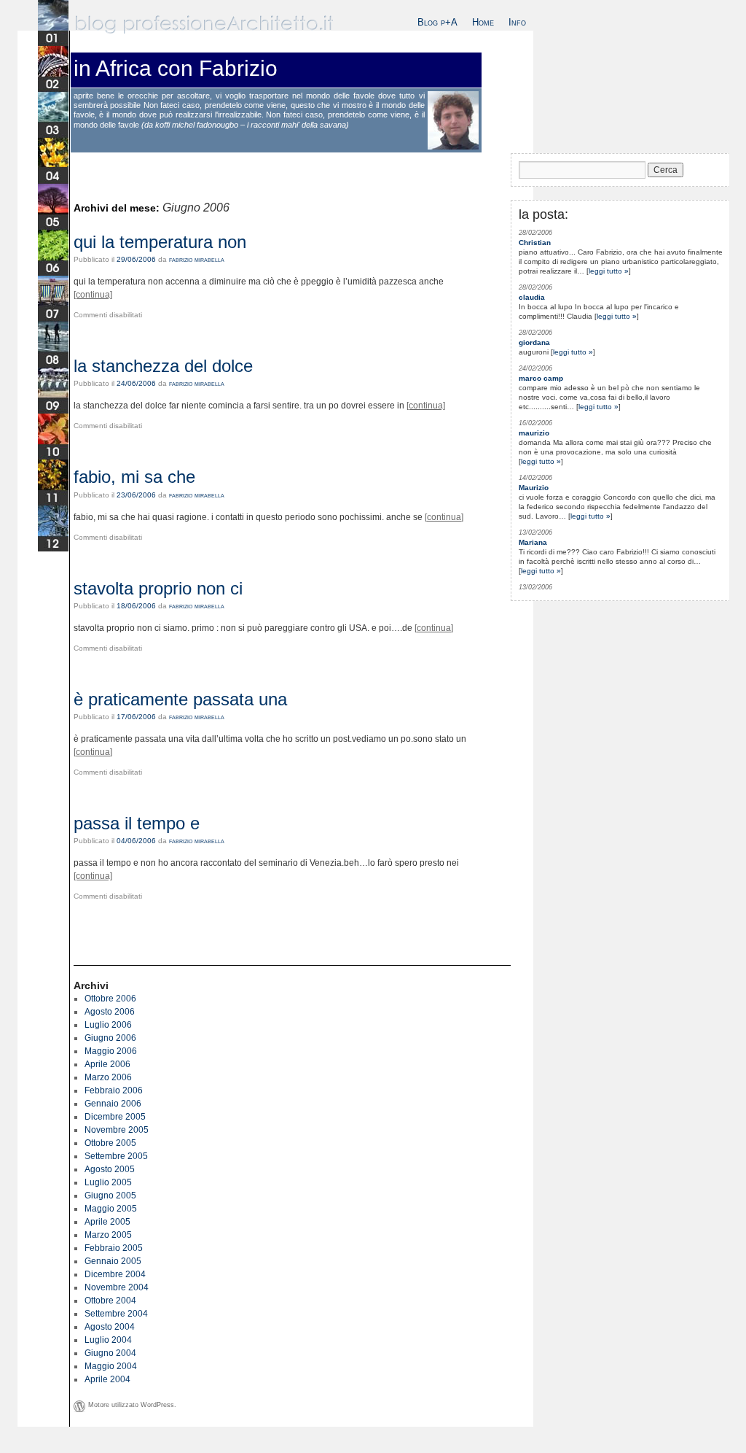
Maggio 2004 (111, 1366)
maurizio (534, 433)
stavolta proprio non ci (158, 588)
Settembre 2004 (116, 1314)
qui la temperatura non (160, 242)
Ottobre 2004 (110, 1300)
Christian (535, 243)
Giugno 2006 (110, 1038)
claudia (532, 297)
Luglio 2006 (108, 1025)
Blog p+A (437, 22)
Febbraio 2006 (114, 1090)
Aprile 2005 (107, 1222)
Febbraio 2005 (114, 1248)
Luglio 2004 (108, 1340)
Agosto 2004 (110, 1327)
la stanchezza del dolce (163, 366)
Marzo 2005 (108, 1235)
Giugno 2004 (110, 1353)
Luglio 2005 (108, 1182)
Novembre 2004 (117, 1287)
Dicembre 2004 (115, 1274)
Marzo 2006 (108, 1077)
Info (517, 22)
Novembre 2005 (117, 1130)
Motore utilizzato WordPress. (132, 1405)
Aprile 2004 (107, 1379)
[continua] (93, 295)
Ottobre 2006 (110, 998)
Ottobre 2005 (110, 1143)
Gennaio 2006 (113, 1104)
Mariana (533, 542)
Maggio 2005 (111, 1209)
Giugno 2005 (110, 1195)
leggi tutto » (609, 271)
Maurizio (534, 488)
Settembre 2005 (116, 1156)
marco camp (541, 378)
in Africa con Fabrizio (176, 68)
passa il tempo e (137, 823)
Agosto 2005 (110, 1169)
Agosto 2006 (110, 1012)
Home (483, 22)
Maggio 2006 (111, 1051)
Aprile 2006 (107, 1064)
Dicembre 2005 (115, 1117)
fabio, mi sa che (134, 477)
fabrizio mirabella (196, 259)
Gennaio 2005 (113, 1261)
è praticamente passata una (180, 699)
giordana (534, 342)
